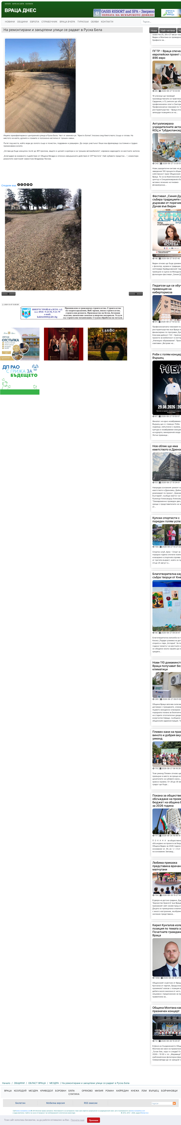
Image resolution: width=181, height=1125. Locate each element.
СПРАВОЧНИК (49, 21)
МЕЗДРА (33, 1090)
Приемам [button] (93, 1120)
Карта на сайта (18, 4)
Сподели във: (8, 185)
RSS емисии (90, 1103)
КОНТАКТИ (107, 21)
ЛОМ (144, 1090)
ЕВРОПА (34, 21)
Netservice (144, 1113)
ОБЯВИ (95, 21)
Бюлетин (20, 1103)
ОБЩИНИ (22, 21)
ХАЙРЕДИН (122, 1090)
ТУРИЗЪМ (83, 21)
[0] (8, 294)
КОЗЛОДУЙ (20, 1090)
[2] (72, 239)
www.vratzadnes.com (23, 1111)
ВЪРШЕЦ (154, 1090)
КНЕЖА (135, 1090)
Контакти (29, 4)
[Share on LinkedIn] (24, 184)
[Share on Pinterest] (28, 184)
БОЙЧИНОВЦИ (169, 1090)
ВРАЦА (8, 1090)
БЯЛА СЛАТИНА (73, 1092)
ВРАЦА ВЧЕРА (67, 21)
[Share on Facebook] (18, 184)
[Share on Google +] (21, 184)
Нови (154, 30)
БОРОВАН (60, 1090)
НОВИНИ (10, 21)
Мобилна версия (55, 1103)
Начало (8, 4)
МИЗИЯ (99, 1090)
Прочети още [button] (77, 1120)
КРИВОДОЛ (46, 1090)
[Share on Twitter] (31, 184)
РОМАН (109, 1090)
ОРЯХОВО (87, 1090)
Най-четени (168, 30)
